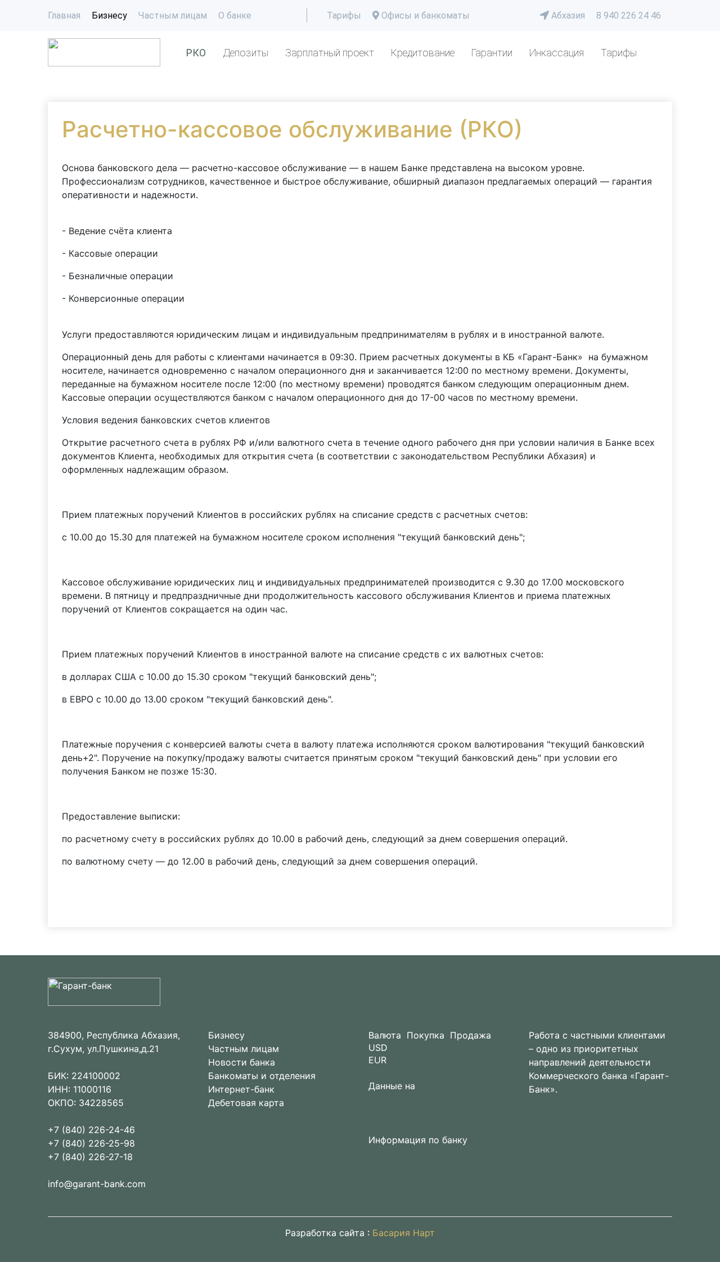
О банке (234, 15)
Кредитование (422, 53)
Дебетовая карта (246, 1102)
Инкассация (556, 53)
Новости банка (241, 1062)
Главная (64, 15)
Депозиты (245, 53)
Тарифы (344, 15)
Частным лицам (172, 15)
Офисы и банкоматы (424, 15)
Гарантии (491, 53)
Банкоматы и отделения (262, 1075)
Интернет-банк (241, 1089)
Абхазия (567, 15)
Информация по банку (417, 1139)
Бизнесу (109, 15)
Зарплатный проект (329, 53)
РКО (196, 53)
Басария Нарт (403, 1232)
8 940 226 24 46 (628, 15)
